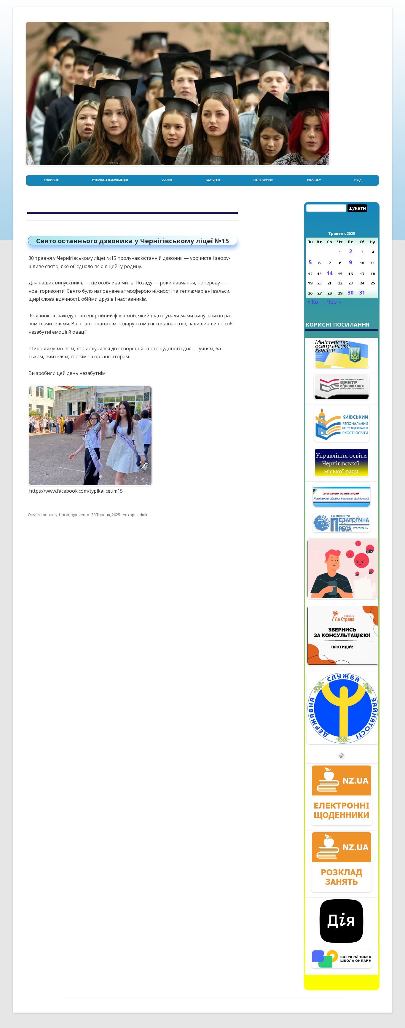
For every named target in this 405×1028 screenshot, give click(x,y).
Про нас (314, 180)
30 (350, 292)
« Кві (313, 301)
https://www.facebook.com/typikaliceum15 (76, 491)
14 (329, 273)
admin (143, 514)
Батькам (213, 180)
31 (362, 292)
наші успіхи (263, 180)
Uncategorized (72, 514)
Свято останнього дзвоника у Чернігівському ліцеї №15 (132, 240)
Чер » (334, 301)
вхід (357, 180)
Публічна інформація (110, 180)
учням (167, 180)
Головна (51, 180)
